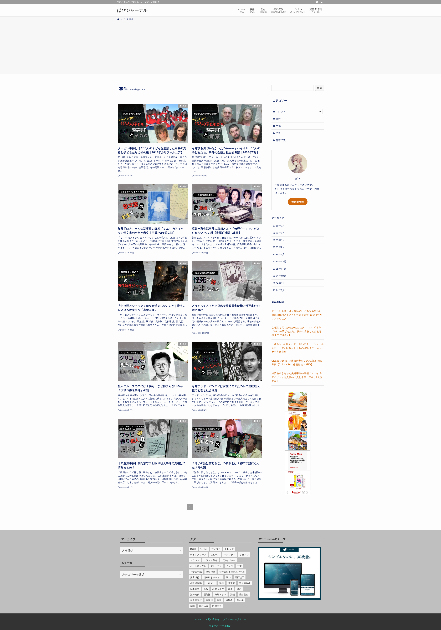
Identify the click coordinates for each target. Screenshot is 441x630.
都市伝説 (281, 140)
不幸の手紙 (196, 571)
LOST (193, 548)
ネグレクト (229, 554)
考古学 (240, 600)
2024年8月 (279, 290)
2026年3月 (279, 240)
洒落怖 (207, 594)
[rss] (317, 2)
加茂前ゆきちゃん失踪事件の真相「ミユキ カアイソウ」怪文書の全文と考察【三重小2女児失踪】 (296, 377)
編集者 (229, 600)
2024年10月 (279, 275)
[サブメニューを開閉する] (320, 111)
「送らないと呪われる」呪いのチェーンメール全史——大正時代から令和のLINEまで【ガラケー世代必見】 (297, 347)
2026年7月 (279, 225)
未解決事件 (218, 588)
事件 (278, 118)
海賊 (232, 594)
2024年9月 (279, 283)
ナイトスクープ (198, 554)
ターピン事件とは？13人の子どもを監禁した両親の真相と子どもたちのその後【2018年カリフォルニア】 (296, 314)
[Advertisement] (220, 46)
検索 (319, 88)
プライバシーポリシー (234, 619)
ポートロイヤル (198, 566)
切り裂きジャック (213, 577)
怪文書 (231, 583)
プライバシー (228, 560)
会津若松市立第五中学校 (232, 571)
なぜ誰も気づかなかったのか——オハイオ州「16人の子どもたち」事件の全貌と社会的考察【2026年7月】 (296, 331)
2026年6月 (279, 232)
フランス (194, 560)
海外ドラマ (220, 594)
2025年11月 (279, 268)
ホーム (198, 619)
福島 (219, 600)
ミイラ (229, 566)
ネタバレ (244, 554)
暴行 (206, 588)
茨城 (192, 605)
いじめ (203, 548)
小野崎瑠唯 (196, 583)
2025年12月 (279, 261)
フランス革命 (210, 560)
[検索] (321, 2)
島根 (221, 583)
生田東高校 (196, 600)
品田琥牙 (239, 577)
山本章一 (210, 583)
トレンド (281, 111)
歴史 (278, 133)
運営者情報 (297, 201)
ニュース (215, 554)
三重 (239, 566)
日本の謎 (194, 588)
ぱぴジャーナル (132, 10)
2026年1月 (279, 254)
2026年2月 (279, 247)
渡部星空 (243, 594)
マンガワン (216, 566)
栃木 (239, 588)
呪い (228, 577)
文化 (278, 125)
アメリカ (216, 548)
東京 (230, 588)
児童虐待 (194, 577)
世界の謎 (210, 571)
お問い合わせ (212, 619)
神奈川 (209, 600)
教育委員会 (245, 583)
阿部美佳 (217, 605)
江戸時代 (194, 594)
